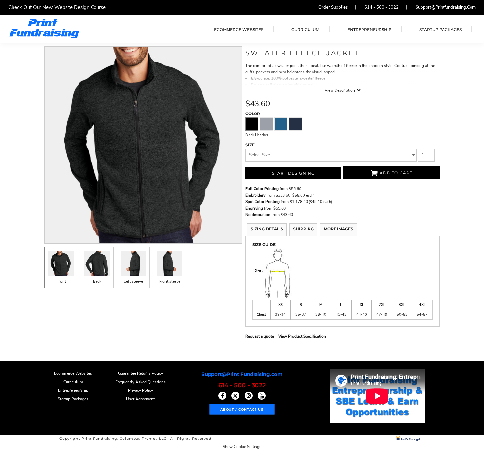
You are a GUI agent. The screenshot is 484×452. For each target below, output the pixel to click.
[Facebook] (222, 396)
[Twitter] (235, 396)
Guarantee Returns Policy (140, 373)
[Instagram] (249, 396)
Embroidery (255, 195)
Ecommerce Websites (73, 373)
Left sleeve (133, 281)
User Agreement (140, 399)
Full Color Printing (262, 188)
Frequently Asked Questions (140, 382)
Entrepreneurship (73, 390)
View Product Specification (302, 336)
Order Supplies (333, 7)
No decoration (257, 214)
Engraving (254, 208)
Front (61, 281)
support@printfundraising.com (446, 7)
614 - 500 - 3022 (381, 7)
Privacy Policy (140, 390)
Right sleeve (169, 281)
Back (97, 281)
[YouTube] (262, 396)
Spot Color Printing (262, 201)
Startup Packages (73, 399)
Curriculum (73, 382)
